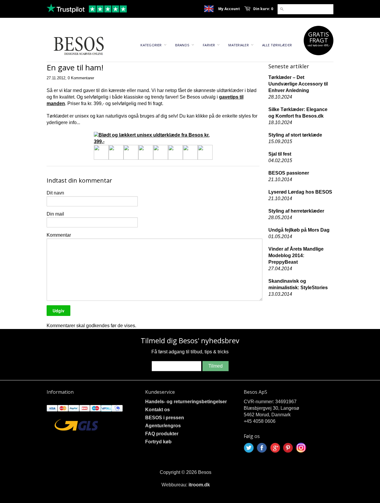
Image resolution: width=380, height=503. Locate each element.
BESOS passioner (288, 172)
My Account (229, 8)
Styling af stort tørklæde (295, 134)
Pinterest (288, 448)
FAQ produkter (161, 433)
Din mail (55, 213)
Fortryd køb (158, 441)
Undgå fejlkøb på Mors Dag (299, 229)
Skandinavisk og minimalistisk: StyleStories (298, 284)
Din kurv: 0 (263, 8)
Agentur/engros (163, 425)
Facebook (262, 448)
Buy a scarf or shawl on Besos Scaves (209, 9)
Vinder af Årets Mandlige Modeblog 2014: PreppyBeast (296, 255)
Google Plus (275, 448)
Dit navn (55, 192)
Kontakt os (157, 409)
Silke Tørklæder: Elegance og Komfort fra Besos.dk (297, 112)
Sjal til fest (279, 153)
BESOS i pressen (164, 417)
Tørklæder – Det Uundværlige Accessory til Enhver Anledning (298, 84)
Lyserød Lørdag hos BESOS (300, 191)
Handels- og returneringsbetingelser (186, 401)
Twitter (249, 448)
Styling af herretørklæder (296, 210)
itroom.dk (199, 484)
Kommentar (59, 235)
